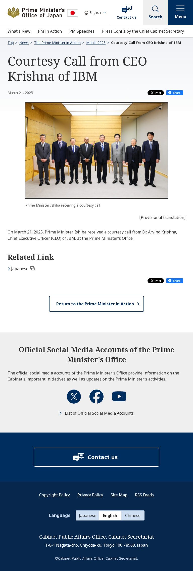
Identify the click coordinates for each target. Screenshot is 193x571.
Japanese (19, 268)
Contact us (126, 17)
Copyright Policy (54, 495)
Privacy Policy (90, 495)
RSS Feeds (144, 495)
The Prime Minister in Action (57, 42)
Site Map (119, 495)
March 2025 (96, 42)
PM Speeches (81, 31)
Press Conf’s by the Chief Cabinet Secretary (143, 31)
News (24, 42)
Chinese (132, 515)
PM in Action (50, 31)
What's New (19, 31)
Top (11, 42)
